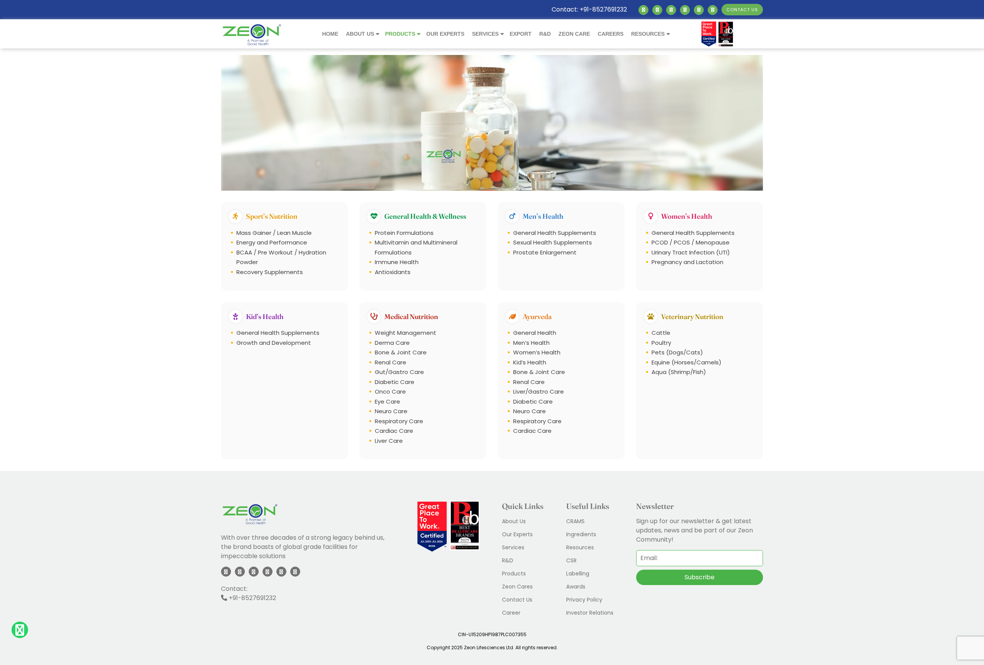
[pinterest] (713, 10)
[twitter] (671, 10)
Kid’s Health (265, 316)
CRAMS (575, 521)
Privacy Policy (584, 599)
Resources (648, 34)
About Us (360, 34)
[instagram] (685, 10)
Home (330, 34)
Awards (575, 586)
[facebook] (657, 10)
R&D (545, 34)
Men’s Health (543, 216)
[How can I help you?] (19, 631)
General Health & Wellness (425, 216)
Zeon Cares (517, 586)
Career (511, 613)
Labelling (577, 573)
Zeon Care (574, 34)
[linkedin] (226, 572)
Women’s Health (686, 216)
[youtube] (699, 10)
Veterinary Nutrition (692, 316)
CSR (571, 560)
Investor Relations (589, 613)
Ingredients (581, 534)
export (521, 34)
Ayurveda (537, 316)
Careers (610, 34)
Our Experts (445, 34)
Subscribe (700, 577)
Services (485, 34)
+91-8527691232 (251, 598)
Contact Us (517, 599)
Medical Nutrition (411, 316)
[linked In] (643, 10)
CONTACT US (742, 10)
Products (400, 34)
